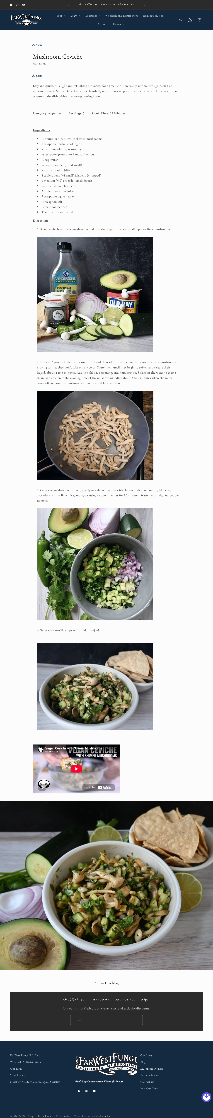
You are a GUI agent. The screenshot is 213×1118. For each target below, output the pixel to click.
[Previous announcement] (68, 5)
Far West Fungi (26, 1116)
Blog (143, 1062)
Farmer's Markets (150, 1075)
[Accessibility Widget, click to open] (206, 1097)
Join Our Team (149, 1088)
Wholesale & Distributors (25, 1062)
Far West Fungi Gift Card (25, 1055)
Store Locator (18, 1075)
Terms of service (82, 1116)
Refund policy (45, 1116)
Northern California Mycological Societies (35, 1081)
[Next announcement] (144, 5)
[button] (61, 16)
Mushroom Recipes (151, 1068)
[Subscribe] (138, 1020)
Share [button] (39, 45)
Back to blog (109, 982)
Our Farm (16, 1068)
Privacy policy (63, 1116)
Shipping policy (102, 1116)
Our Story (146, 1055)
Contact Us (147, 1081)
